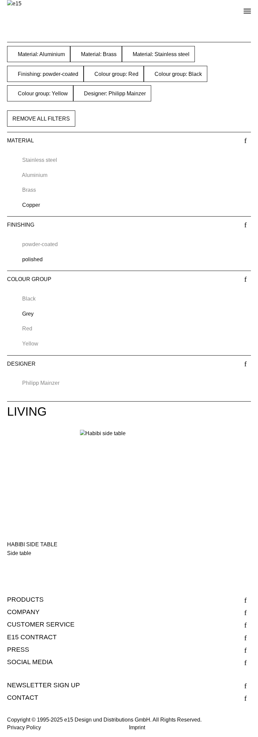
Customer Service (41, 624)
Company (23, 611)
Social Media (30, 661)
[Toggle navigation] (242, 8)
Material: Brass (98, 54)
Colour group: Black (177, 74)
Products (25, 599)
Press (18, 649)
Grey (28, 314)
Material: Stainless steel (160, 54)
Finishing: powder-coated (47, 74)
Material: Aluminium (40, 54)
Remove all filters (41, 119)
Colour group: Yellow (42, 93)
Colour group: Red (115, 74)
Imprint (137, 727)
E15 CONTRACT (32, 637)
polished (32, 259)
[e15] (14, 4)
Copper (31, 205)
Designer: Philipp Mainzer (114, 93)
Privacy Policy (24, 727)
